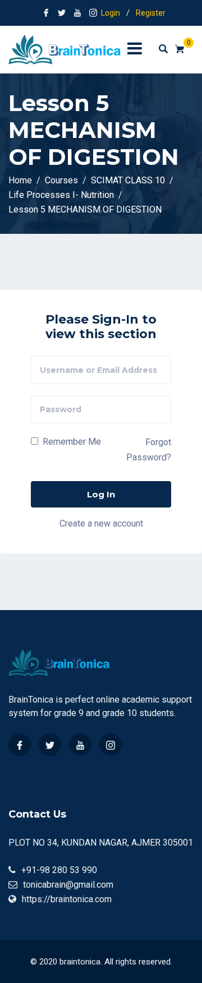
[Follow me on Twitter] (62, 12)
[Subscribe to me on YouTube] (77, 12)
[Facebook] (19, 744)
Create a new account (101, 523)
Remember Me (70, 441)
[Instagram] (110, 744)
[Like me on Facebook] (46, 12)
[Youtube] (80, 744)
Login (110, 12)
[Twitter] (50, 744)
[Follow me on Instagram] (93, 12)
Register (151, 12)
